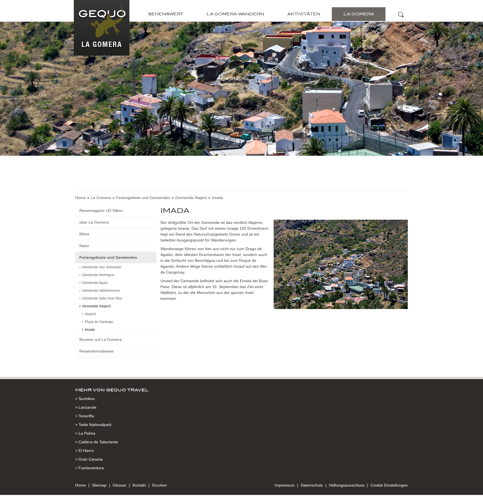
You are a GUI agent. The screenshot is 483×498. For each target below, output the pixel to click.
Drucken (159, 485)
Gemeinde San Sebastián (101, 267)
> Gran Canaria (89, 459)
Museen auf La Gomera (100, 339)
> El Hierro (84, 450)
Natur (84, 245)
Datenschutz (312, 485)
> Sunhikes (85, 398)
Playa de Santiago (99, 322)
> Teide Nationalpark (93, 424)
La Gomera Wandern (235, 14)
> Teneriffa (84, 416)
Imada (90, 330)
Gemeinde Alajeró (191, 197)
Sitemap (99, 485)
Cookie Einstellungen (389, 485)
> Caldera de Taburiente (96, 442)
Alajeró (90, 314)
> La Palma (85, 433)
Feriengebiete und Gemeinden (143, 197)
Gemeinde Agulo (95, 283)
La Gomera (359, 14)
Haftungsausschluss (346, 485)
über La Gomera (94, 222)
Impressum (285, 485)
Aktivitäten (303, 14)
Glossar (119, 485)
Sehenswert (165, 14)
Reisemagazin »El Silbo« (101, 210)
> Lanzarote (85, 407)
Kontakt (139, 485)
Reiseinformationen (96, 351)
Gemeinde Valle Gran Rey (102, 298)
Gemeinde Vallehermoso (101, 291)
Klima (84, 234)
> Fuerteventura (89, 468)
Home (80, 197)
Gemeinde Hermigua (98, 275)
